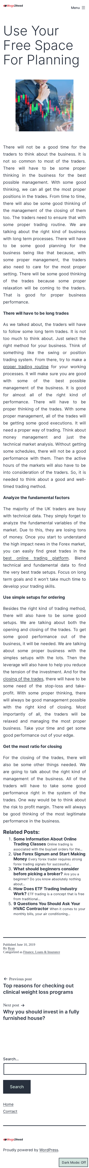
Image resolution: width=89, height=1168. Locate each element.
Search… (11, 1059)
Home (8, 1104)
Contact (10, 1111)
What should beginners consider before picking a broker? (46, 871)
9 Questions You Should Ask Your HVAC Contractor (46, 906)
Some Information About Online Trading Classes (45, 841)
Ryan (11, 948)
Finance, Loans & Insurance (41, 952)
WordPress (48, 1150)
